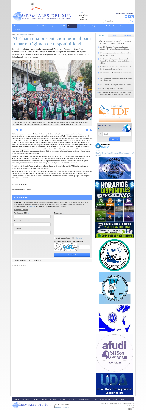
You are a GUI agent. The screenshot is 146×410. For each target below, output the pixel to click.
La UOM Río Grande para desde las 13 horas (115, 85)
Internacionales (84, 26)
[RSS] (132, 16)
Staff (117, 13)
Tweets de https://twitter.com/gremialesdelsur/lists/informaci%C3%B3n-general (115, 153)
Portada (16, 26)
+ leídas (113, 35)
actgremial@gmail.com (62, 407)
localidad (17, 229)
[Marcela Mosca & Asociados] (131, 408)
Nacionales (72, 26)
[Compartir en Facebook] (14, 130)
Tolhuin (44, 26)
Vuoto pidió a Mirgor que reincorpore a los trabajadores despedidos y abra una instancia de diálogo (116, 61)
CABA (62, 26)
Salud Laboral (105, 26)
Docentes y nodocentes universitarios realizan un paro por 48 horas (115, 54)
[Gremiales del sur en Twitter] (126, 16)
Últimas (101, 35)
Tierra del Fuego (118, 26)
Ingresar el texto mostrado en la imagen (68, 241)
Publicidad (130, 13)
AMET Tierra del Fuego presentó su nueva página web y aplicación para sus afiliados (114, 48)
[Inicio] (41, 16)
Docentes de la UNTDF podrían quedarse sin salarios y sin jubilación (115, 74)
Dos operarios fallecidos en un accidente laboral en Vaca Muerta (116, 80)
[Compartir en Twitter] (17, 130)
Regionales (53, 26)
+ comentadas (126, 35)
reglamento (32, 206)
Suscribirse (114, 139)
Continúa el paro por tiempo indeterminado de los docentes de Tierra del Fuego (115, 68)
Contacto (122, 13)
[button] (18, 93)
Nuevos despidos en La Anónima (111, 88)
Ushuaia (35, 26)
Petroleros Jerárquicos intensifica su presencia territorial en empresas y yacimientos (115, 42)
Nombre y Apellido (21, 213)
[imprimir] (90, 129)
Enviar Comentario (72, 255)
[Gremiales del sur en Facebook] (129, 16)
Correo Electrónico (21, 221)
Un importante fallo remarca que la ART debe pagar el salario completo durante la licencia (115, 93)
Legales (94, 26)
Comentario (58, 213)
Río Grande (26, 26)
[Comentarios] (87, 129)
